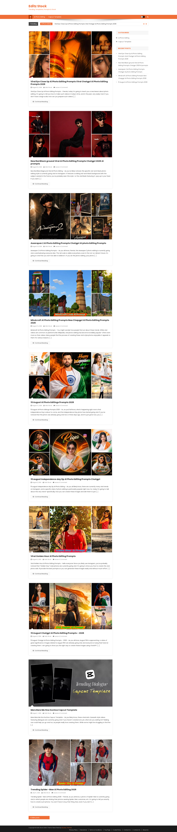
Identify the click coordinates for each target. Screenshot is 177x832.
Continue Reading (41, 102)
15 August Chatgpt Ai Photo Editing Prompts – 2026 (57, 633)
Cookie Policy (117, 830)
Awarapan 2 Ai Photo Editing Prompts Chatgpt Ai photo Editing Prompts (68, 243)
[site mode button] (143, 17)
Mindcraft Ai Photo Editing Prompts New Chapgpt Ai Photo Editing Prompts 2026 (70, 321)
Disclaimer (83, 830)
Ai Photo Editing (39, 17)
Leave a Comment (61, 87)
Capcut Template (54, 17)
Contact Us (127, 830)
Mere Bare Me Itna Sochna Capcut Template (54, 710)
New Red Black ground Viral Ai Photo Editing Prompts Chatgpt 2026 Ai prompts (82, 24)
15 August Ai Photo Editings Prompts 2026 (52, 402)
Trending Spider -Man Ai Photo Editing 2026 (53, 789)
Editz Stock (38, 6)
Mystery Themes (67, 828)
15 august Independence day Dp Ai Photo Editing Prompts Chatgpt (65, 479)
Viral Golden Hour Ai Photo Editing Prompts (53, 556)
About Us (145, 830)
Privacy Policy (73, 830)
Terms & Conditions (95, 830)
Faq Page (107, 830)
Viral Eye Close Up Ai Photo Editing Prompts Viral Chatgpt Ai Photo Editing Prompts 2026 (69, 83)
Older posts (35, 818)
